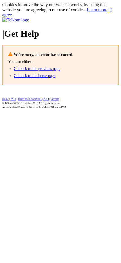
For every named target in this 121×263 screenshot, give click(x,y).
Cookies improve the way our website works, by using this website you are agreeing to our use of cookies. (54, 7)
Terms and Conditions (30, 99)
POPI (46, 99)
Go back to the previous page (37, 69)
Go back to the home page (34, 76)
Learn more (97, 9)
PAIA (13, 99)
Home (5, 99)
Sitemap (55, 99)
